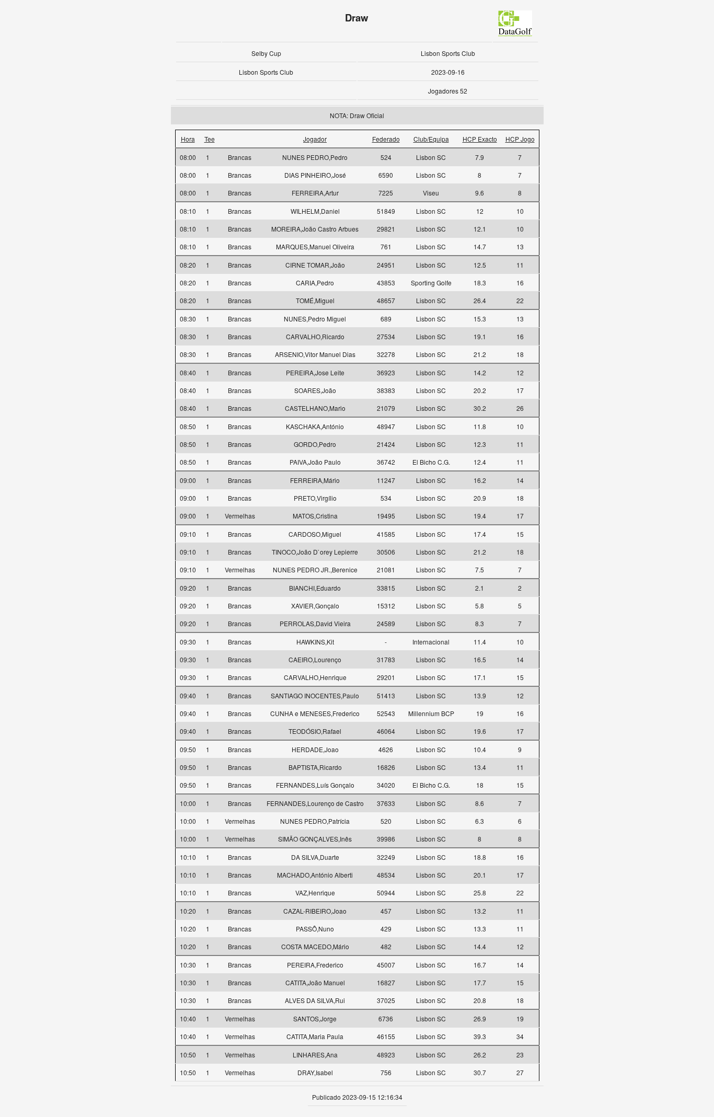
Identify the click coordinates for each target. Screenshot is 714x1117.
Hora (188, 138)
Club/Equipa (431, 138)
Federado (386, 138)
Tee (209, 138)
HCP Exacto (480, 138)
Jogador (315, 138)
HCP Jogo (520, 138)
